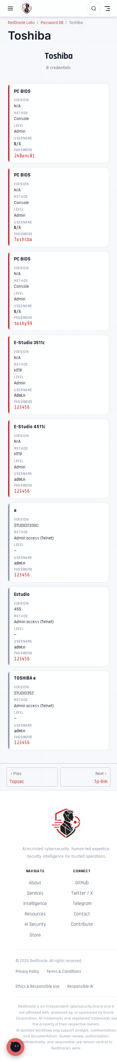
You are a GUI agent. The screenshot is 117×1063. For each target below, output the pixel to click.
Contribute (82, 924)
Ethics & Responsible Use (37, 986)
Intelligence (35, 903)
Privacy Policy (27, 971)
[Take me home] (29, 8)
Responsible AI (80, 986)
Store (35, 935)
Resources (35, 914)
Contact (82, 914)
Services (35, 893)
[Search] (94, 8)
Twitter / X (82, 893)
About (35, 883)
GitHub (82, 883)
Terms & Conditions (64, 971)
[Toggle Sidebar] (11, 8)
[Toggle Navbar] (107, 8)
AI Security (35, 924)
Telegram (82, 903)
